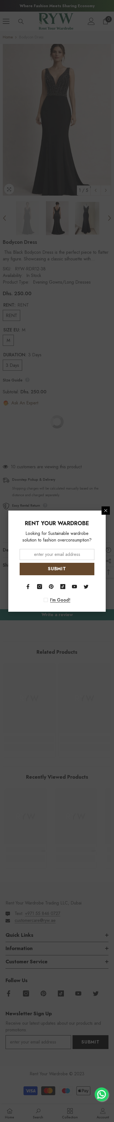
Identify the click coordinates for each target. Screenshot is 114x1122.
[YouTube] (74, 586)
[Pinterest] (51, 586)
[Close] (106, 510)
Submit (57, 569)
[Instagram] (39, 586)
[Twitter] (86, 586)
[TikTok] (63, 586)
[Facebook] (28, 586)
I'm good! (60, 600)
